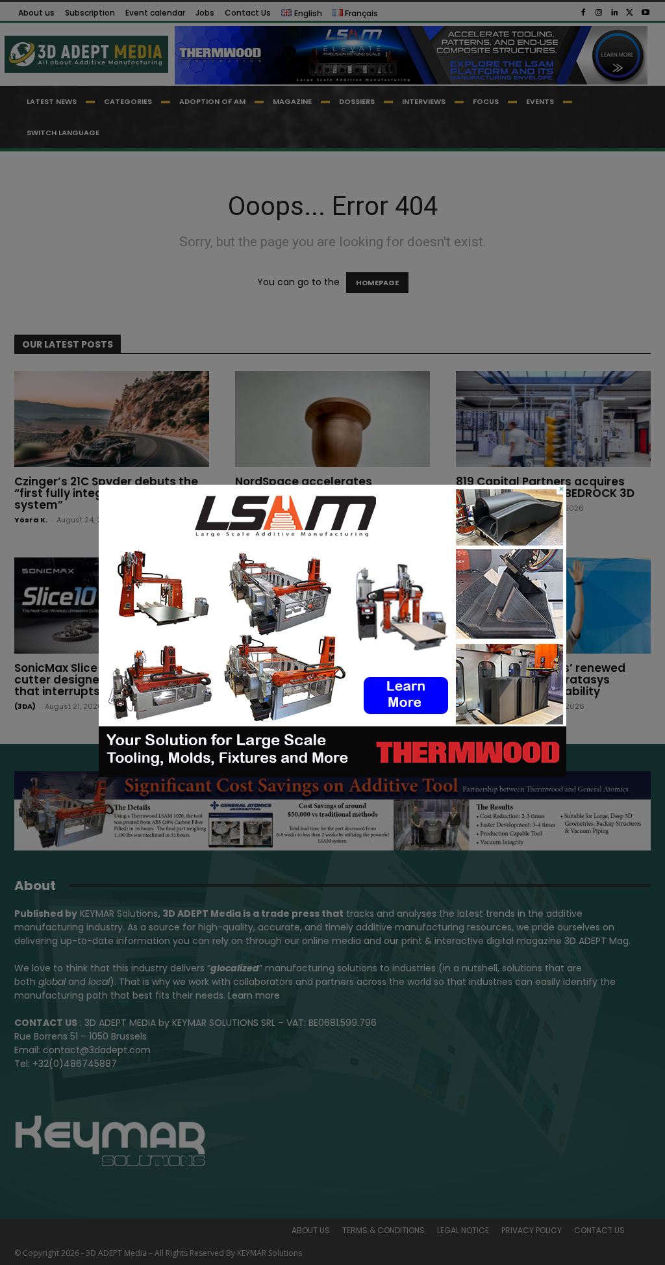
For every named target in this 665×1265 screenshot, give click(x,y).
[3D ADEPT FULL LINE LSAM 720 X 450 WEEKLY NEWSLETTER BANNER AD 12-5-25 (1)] (332, 773)
